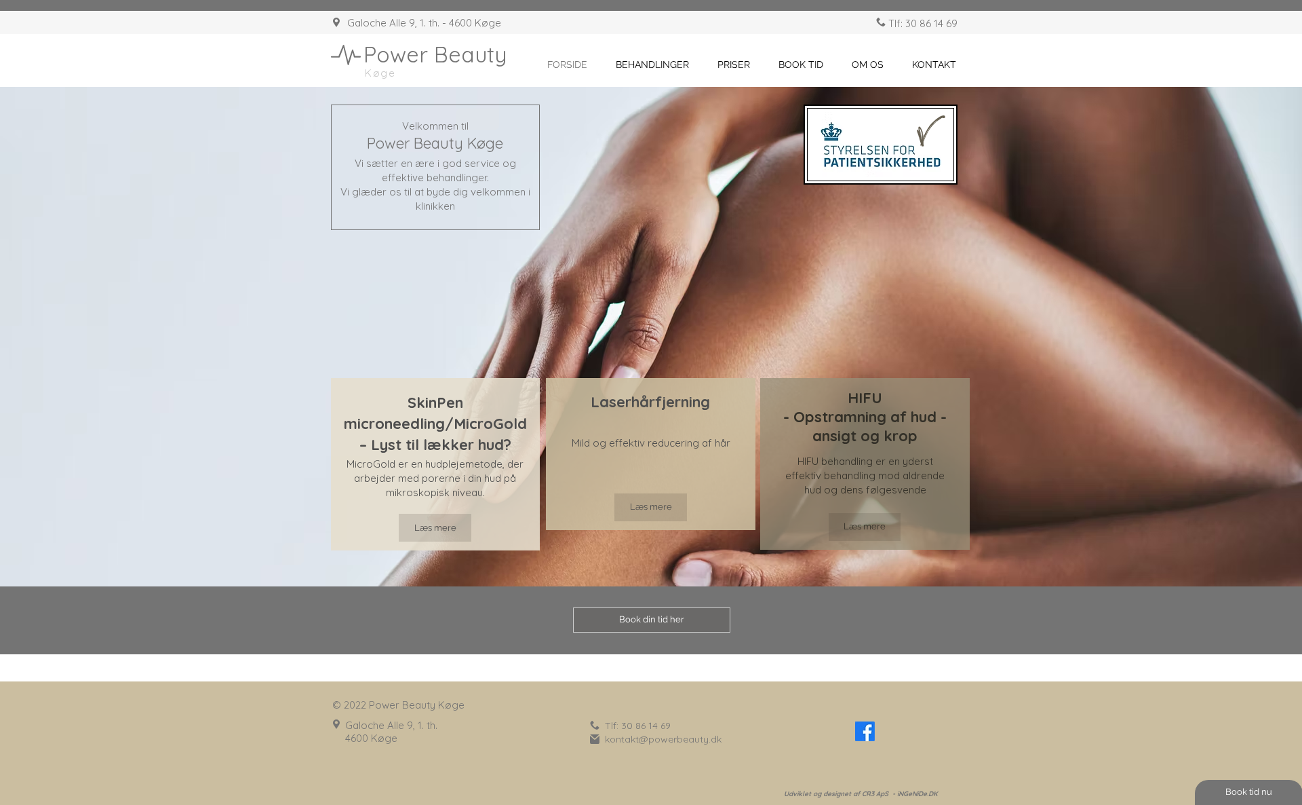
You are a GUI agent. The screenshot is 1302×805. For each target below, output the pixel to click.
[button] (652, 64)
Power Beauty (435, 54)
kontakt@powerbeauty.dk (663, 739)
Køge (380, 73)
